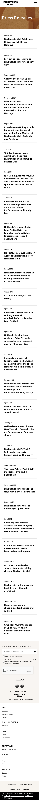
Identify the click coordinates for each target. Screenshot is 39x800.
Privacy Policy (11, 784)
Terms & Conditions (16, 656)
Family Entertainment (9, 749)
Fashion (4, 717)
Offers (4, 764)
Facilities (5, 725)
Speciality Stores (7, 714)
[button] (35, 3)
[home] (10, 3)
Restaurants (6, 738)
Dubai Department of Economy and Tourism (18, 796)
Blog (3, 761)
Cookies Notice (15, 789)
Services (5, 711)
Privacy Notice (17, 661)
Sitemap (26, 789)
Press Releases (7, 758)
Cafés (4, 735)
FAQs (4, 776)
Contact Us (5, 773)
